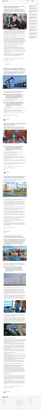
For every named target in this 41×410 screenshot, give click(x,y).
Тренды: (4, 3)
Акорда (5, 3)
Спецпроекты (17, 3)
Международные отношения (11, 387)
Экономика (20, 166)
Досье (15, 3)
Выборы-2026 (27, 3)
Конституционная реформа (22, 3)
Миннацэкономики (15, 166)
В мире (3, 405)
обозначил (15, 201)
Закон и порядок (12, 3)
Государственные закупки (19, 405)
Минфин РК (5, 166)
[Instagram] (4, 61)
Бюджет (5, 227)
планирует (5, 108)
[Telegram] (7, 61)
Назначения (8, 3)
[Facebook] (9, 61)
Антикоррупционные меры (19, 404)
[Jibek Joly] (34, 3)
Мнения (24, 58)
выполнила (15, 222)
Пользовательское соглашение (19, 400)
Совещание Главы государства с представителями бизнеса (11, 58)
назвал (10, 112)
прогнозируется (6, 163)
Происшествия (4, 400)
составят (15, 157)
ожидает (12, 160)
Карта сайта (31, 400)
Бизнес (21, 58)
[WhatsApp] (5, 61)
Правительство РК (10, 166)
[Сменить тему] (28, 1)
